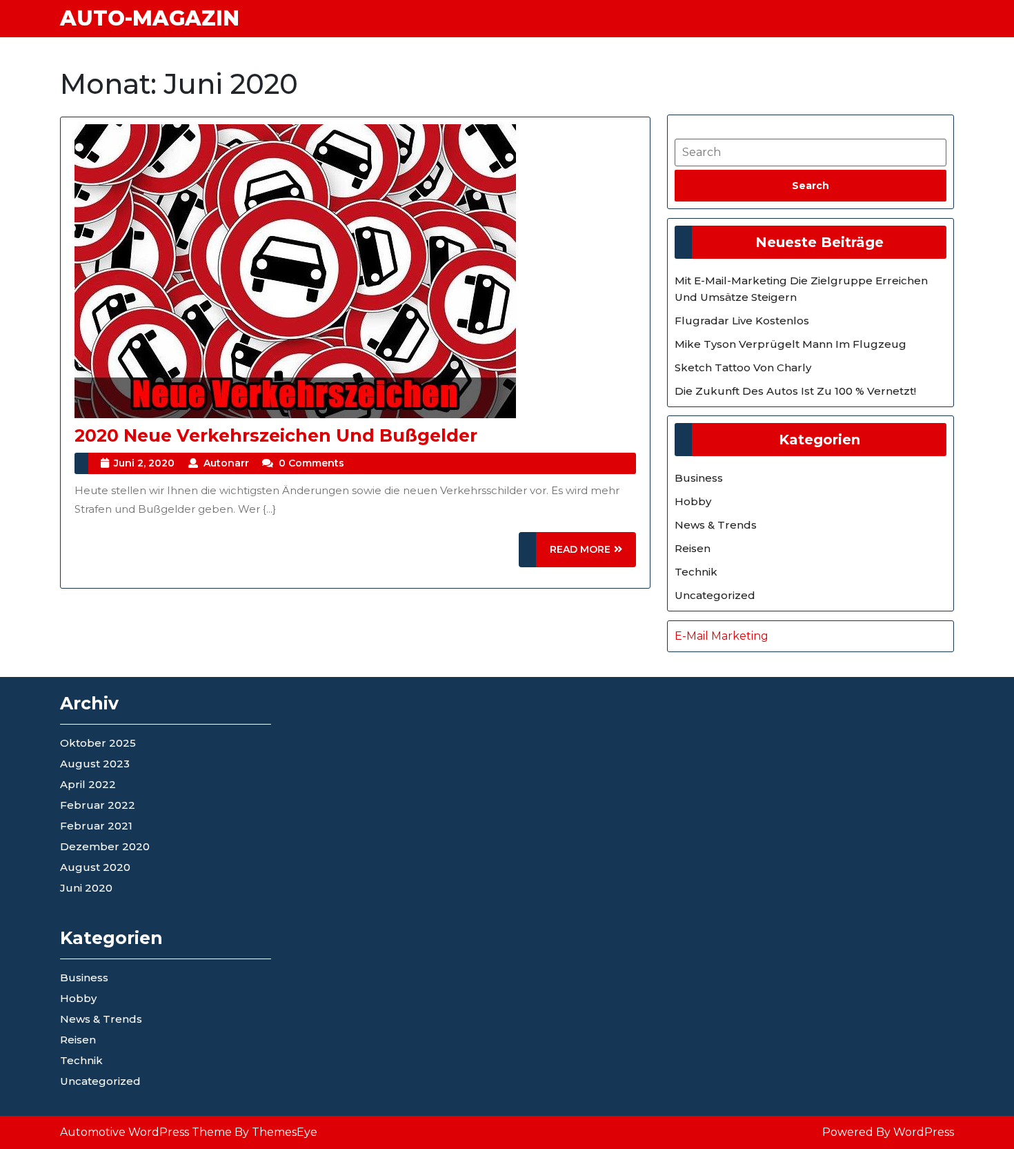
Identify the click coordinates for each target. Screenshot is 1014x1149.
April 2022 (88, 784)
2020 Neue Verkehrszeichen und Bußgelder (275, 435)
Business (699, 477)
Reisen (692, 548)
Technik (696, 571)
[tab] (810, 186)
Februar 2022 (97, 805)
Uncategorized (715, 595)
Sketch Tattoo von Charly (743, 367)
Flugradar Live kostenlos (742, 320)
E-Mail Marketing (721, 635)
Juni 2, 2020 (144, 463)
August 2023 (95, 763)
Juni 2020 (86, 887)
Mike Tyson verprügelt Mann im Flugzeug (790, 344)
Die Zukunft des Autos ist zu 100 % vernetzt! (795, 390)
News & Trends (716, 524)
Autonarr (226, 463)
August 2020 (95, 867)
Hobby (693, 501)
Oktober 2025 (98, 742)
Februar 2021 (96, 825)
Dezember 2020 (105, 846)
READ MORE (593, 554)
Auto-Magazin (149, 18)
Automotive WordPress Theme (146, 1132)
